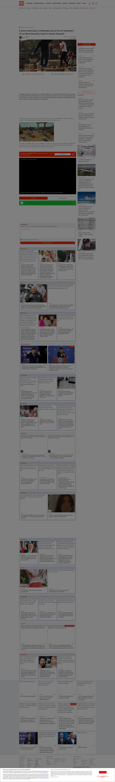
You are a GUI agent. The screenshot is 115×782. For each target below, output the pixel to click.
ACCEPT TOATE (103, 772)
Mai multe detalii (44, 772)
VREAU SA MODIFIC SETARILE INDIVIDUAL (102, 777)
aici (43, 776)
